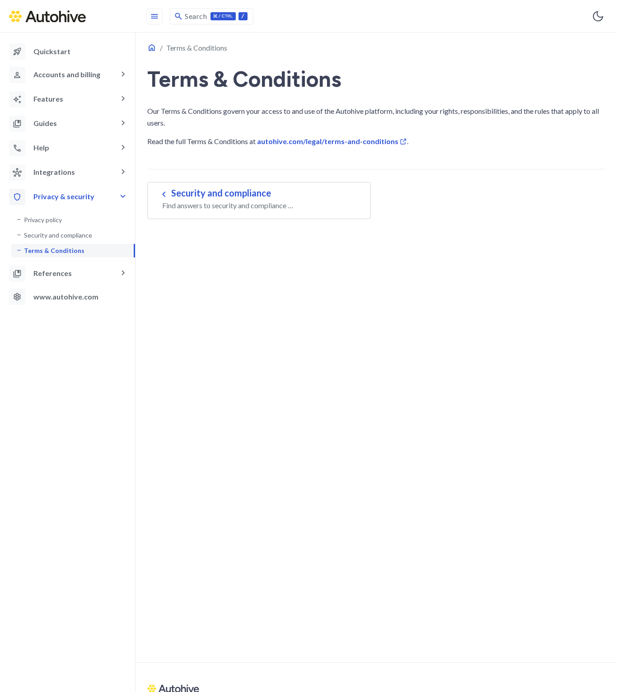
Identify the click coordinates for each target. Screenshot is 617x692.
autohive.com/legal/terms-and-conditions (327, 141)
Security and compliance (58, 235)
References (52, 273)
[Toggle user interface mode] (598, 16)
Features (48, 98)
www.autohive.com (55, 296)
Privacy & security (63, 196)
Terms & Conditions (54, 250)
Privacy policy (43, 220)
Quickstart (41, 51)
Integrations (54, 172)
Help (41, 147)
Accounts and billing (66, 74)
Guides (45, 123)
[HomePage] (67, 16)
